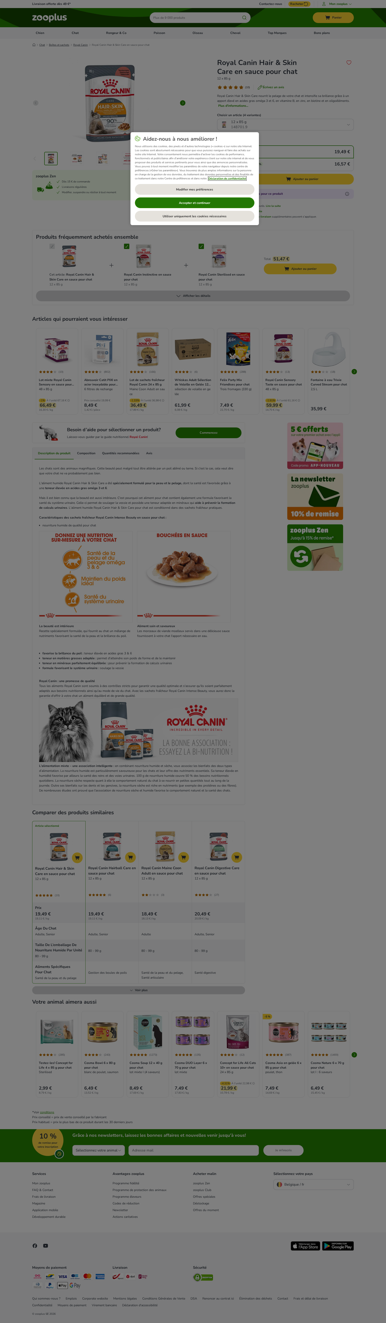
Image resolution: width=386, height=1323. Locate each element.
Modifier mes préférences (194, 189)
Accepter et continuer (194, 203)
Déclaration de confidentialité (227, 178)
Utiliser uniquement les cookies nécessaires (195, 216)
